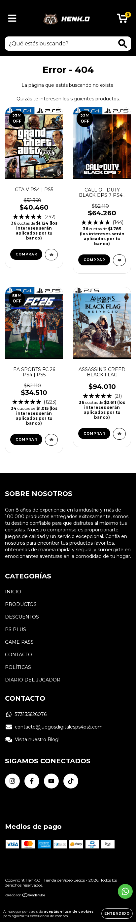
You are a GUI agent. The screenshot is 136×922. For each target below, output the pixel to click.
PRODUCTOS (21, 604)
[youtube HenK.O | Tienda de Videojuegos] (51, 781)
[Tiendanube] (25, 896)
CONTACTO (18, 655)
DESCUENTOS (22, 617)
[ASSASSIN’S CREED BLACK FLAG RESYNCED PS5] (119, 434)
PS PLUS (15, 629)
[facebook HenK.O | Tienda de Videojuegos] (31, 781)
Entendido (117, 913)
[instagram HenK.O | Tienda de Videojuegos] (12, 781)
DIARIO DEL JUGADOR (32, 680)
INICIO (13, 592)
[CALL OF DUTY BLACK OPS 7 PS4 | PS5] (119, 260)
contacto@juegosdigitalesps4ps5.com (59, 727)
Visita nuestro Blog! (37, 739)
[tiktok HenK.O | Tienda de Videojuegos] (70, 781)
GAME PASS (19, 642)
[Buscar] (122, 43)
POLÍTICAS (18, 667)
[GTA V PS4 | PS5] (51, 254)
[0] (122, 20)
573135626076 (31, 714)
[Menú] (12, 18)
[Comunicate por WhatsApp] (125, 891)
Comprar (26, 254)
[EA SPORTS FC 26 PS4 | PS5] (51, 440)
